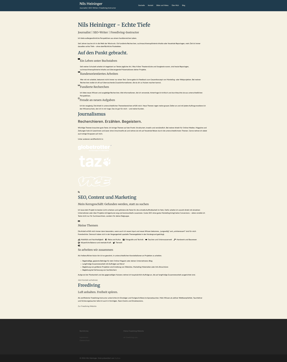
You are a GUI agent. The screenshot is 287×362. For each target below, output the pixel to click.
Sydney (117, 358)
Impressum (84, 337)
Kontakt (150, 5)
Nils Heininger (91, 4)
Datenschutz (85, 340)
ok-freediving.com (130, 337)
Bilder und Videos (162, 5)
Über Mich (175, 5)
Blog (183, 5)
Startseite (141, 5)
